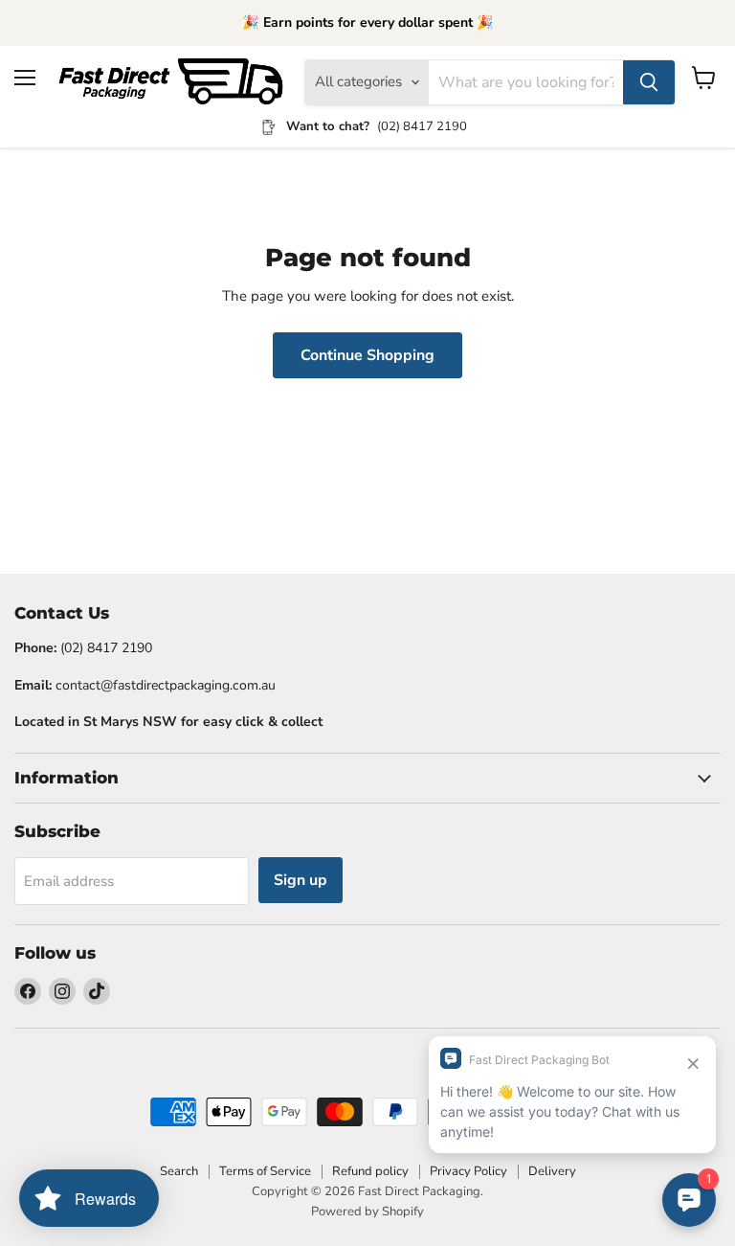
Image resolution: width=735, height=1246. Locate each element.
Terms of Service (265, 1171)
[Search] (649, 82)
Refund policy (370, 1171)
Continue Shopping (367, 355)
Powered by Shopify (367, 1211)
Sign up (300, 880)
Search (179, 1171)
